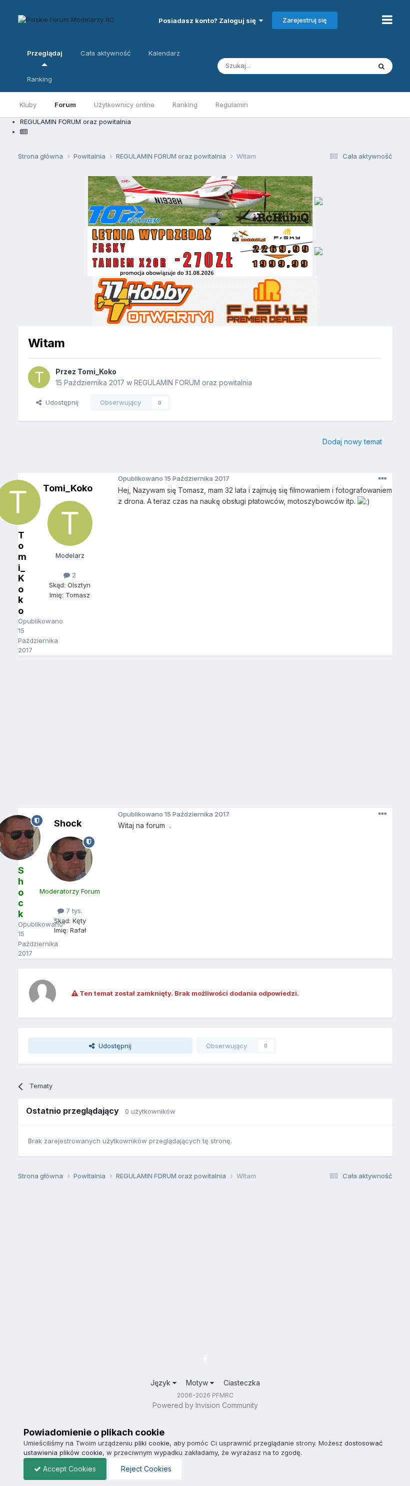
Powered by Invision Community (205, 1405)
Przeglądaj (44, 53)
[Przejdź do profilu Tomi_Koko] (39, 377)
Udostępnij (60, 402)
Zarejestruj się (304, 20)
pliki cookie (152, 1443)
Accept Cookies (68, 1468)
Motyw (198, 1382)
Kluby (28, 105)
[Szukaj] (381, 66)
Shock (68, 823)
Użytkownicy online (124, 105)
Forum (65, 105)
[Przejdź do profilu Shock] (70, 859)
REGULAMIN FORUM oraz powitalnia (193, 382)
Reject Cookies (145, 1468)
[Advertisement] (214, 735)
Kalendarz (164, 53)
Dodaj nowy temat (352, 441)
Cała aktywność (105, 53)
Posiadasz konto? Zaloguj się (208, 21)
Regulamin (232, 105)
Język (161, 1382)
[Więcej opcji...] (382, 479)
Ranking (185, 105)
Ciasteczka (242, 1382)
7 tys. (73, 911)
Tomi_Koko (97, 371)
